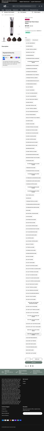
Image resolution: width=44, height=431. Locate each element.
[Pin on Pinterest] (33, 366)
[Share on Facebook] (31, 366)
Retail (21, 10)
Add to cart (37, 359)
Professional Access (34, 10)
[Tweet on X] (28, 366)
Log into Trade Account (36, 1)
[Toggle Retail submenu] (23, 10)
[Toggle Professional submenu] (18, 10)
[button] (41, 6)
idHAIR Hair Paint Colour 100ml (9, 14)
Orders (24, 381)
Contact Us (4, 408)
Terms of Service (5, 415)
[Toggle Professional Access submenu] (39, 10)
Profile (24, 383)
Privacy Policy (4, 411)
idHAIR (26, 17)
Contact (27, 10)
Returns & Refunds (5, 413)
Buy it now (34, 362)
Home (3, 10)
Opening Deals (8, 10)
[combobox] (24, 6)
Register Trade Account (24, 1)
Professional (15, 10)
